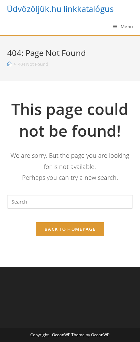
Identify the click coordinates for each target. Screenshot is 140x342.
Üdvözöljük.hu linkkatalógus (60, 8)
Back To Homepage (70, 229)
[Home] (9, 64)
